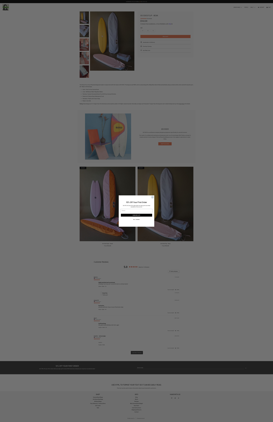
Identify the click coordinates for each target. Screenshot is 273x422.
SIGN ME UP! (136, 215)
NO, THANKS (136, 219)
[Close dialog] (152, 197)
